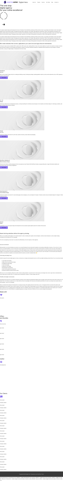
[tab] (31, 242)
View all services (3, 323)
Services (43, 2)
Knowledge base (3, 364)
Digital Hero (23, 2)
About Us (34, 2)
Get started (4, 77)
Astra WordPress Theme (39, 474)
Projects (38, 2)
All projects (2, 297)
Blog (52, 2)
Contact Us (56, 2)
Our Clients (48, 2)
